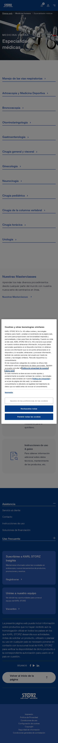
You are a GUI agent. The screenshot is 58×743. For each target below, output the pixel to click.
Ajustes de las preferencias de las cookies (29, 401)
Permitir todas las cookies (29, 417)
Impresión (9, 392)
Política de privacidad (41, 379)
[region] (28, 371)
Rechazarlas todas (29, 409)
